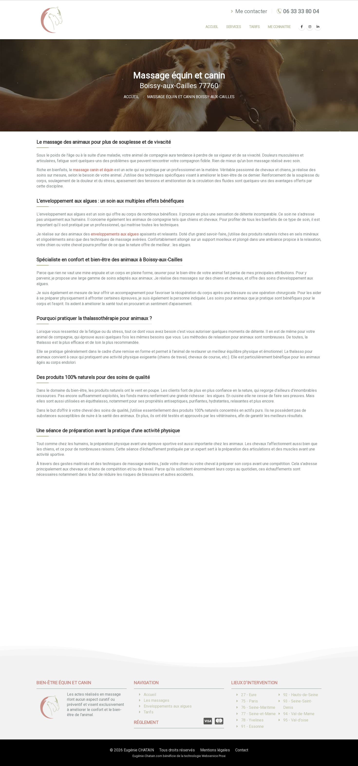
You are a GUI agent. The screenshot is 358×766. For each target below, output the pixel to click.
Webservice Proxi (214, 756)
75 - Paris (249, 701)
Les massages (156, 700)
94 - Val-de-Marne (298, 713)
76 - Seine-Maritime (258, 707)
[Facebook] (301, 26)
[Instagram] (309, 26)
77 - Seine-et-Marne (258, 713)
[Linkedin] (317, 26)
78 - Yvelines (252, 720)
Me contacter (250, 11)
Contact (241, 750)
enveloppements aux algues (115, 234)
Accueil (212, 27)
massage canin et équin (93, 170)
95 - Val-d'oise (295, 720)
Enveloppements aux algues (168, 706)
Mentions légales (215, 750)
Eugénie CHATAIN (139, 750)
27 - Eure (248, 694)
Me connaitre (279, 27)
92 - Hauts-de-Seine (300, 694)
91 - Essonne (252, 726)
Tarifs (254, 27)
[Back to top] (347, 745)
